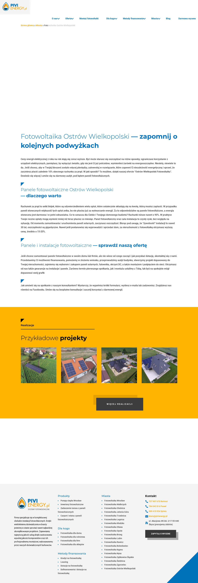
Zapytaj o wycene (160, 534)
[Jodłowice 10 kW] (38, 365)
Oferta (68, 18)
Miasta (154, 18)
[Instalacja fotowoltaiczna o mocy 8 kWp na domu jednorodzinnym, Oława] (119, 365)
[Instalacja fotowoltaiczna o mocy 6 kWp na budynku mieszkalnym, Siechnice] (79, 365)
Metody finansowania (133, 18)
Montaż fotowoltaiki (89, 18)
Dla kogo (110, 18)
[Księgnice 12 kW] (159, 365)
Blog (168, 18)
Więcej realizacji (120, 404)
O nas (54, 18)
